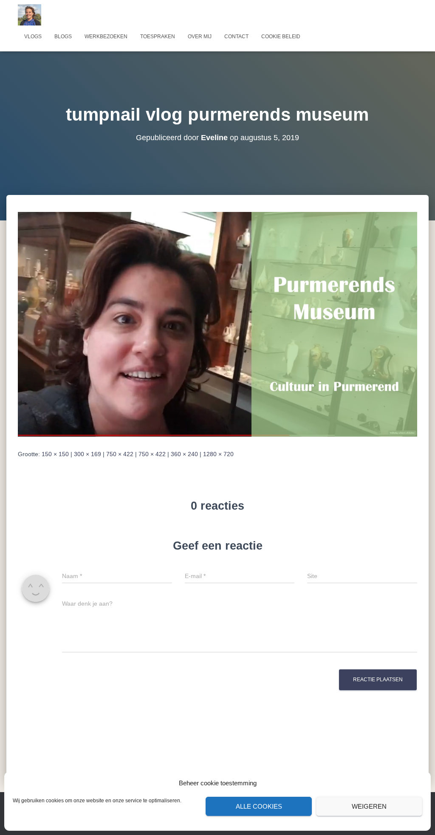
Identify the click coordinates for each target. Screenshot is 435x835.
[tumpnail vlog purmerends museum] (217, 323)
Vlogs (33, 36)
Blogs (63, 36)
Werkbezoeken (106, 36)
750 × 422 (119, 454)
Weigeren (369, 806)
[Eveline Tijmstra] (29, 14)
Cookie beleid (280, 36)
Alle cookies (259, 806)
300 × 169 (87, 454)
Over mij (200, 36)
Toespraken (157, 36)
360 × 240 (184, 454)
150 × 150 (55, 454)
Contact (236, 36)
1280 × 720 (218, 454)
